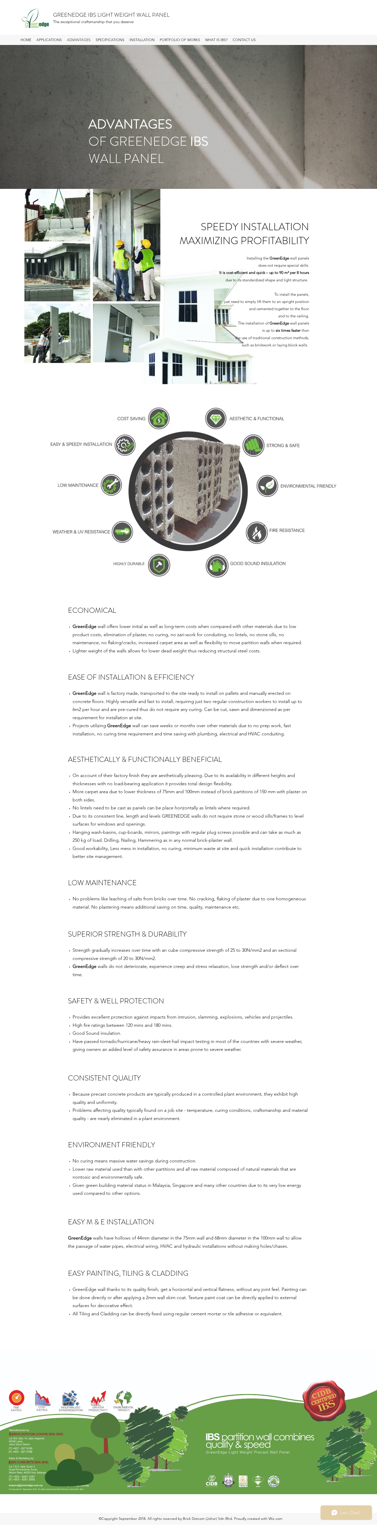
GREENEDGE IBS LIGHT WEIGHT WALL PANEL (111, 15)
